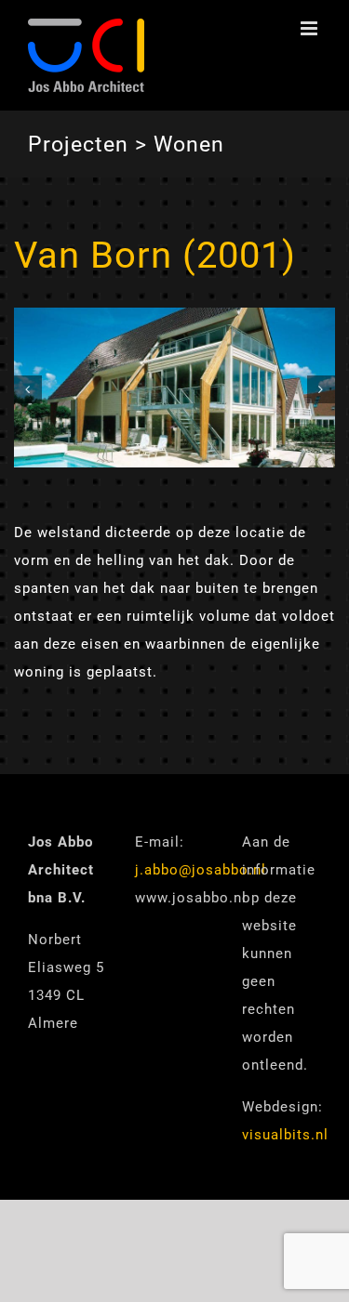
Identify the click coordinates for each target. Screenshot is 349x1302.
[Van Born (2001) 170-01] (174, 316)
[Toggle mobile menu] (311, 28)
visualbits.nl (285, 1134)
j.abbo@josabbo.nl (200, 869)
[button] (28, 389)
